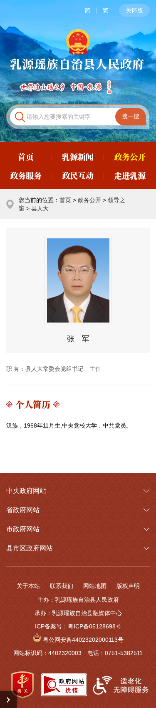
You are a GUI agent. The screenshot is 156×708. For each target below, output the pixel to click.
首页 (65, 200)
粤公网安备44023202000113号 (83, 639)
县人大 (40, 208)
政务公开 (89, 200)
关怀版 (134, 10)
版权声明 (128, 586)
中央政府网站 (26, 490)
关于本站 (28, 586)
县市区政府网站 (29, 548)
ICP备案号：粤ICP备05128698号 (78, 626)
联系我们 (61, 586)
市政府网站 (23, 529)
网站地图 (94, 586)
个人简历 (32, 404)
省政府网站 (23, 509)
